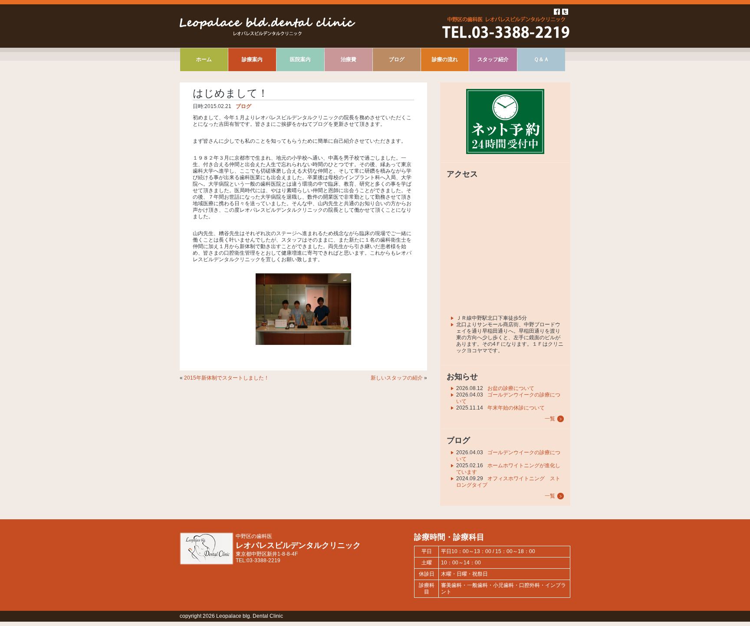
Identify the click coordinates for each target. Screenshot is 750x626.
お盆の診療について (510, 388)
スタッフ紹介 (493, 59)
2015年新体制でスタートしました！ (226, 378)
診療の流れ (445, 59)
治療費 (348, 59)
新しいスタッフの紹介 (397, 378)
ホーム (204, 59)
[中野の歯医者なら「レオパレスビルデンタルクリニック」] (207, 563)
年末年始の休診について (516, 408)
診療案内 (252, 59)
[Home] (267, 34)
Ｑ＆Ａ (541, 59)
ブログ (397, 59)
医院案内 (300, 59)
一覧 (550, 419)
